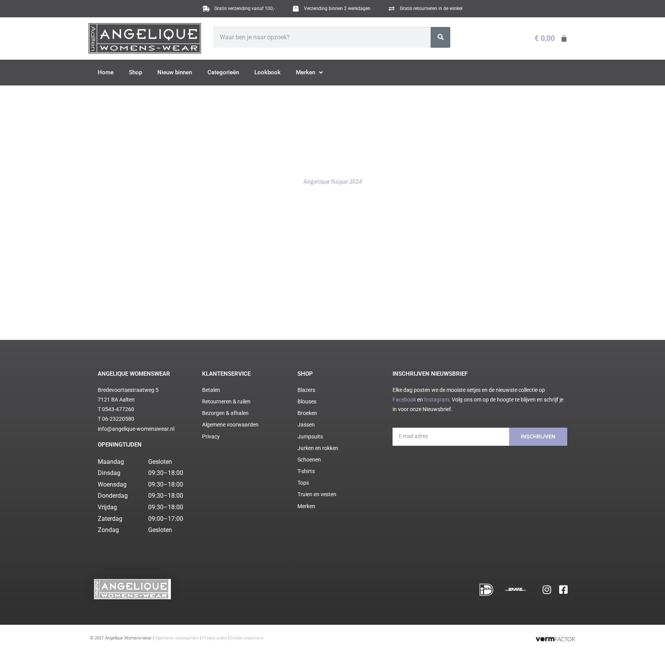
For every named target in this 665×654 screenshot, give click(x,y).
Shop (135, 72)
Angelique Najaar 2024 (333, 181)
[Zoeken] (440, 37)
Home (106, 72)
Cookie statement (247, 638)
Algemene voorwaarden (177, 638)
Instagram (436, 399)
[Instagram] (547, 589)
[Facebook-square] (563, 589)
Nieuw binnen (174, 72)
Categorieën (223, 72)
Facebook (404, 399)
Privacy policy (214, 638)
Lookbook (267, 72)
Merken (305, 72)
